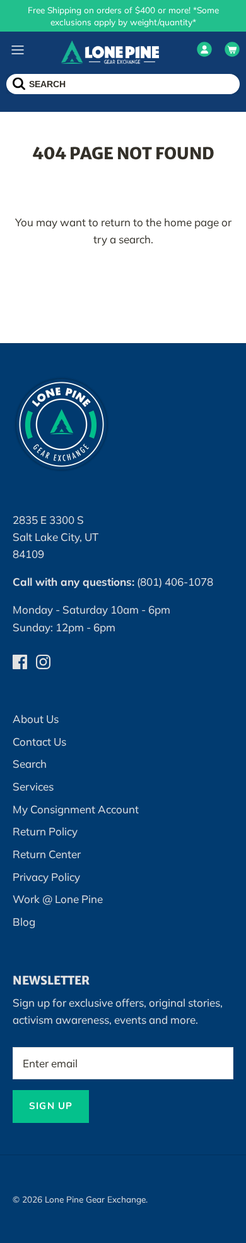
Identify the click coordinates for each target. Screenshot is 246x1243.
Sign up (51, 1106)
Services (33, 786)
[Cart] (232, 52)
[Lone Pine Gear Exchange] (110, 51)
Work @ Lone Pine (58, 899)
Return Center (47, 854)
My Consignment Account (76, 809)
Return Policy (45, 831)
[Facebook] (20, 662)
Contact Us (39, 741)
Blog (24, 921)
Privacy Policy (46, 876)
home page (191, 222)
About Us (36, 718)
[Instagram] (43, 662)
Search (30, 763)
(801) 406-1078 (175, 581)
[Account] (204, 52)
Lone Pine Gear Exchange (95, 1199)
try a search (122, 239)
